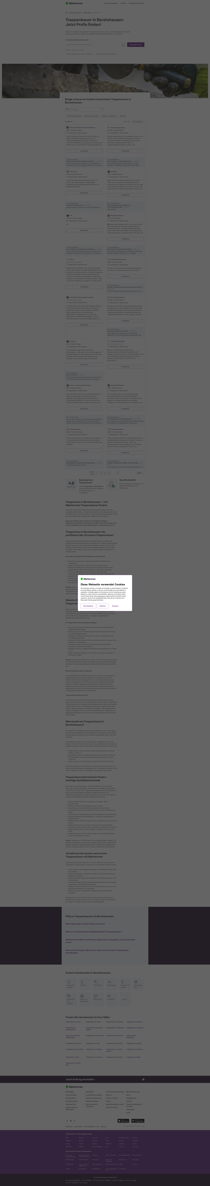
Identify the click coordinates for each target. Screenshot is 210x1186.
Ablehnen (103, 606)
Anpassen (115, 606)
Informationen (101, 596)
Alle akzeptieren (88, 606)
